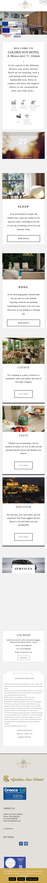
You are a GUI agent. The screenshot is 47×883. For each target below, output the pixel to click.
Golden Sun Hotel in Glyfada (12, 814)
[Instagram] (26, 844)
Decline (21, 879)
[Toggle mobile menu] (46, 4)
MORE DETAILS (23, 238)
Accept (12, 879)
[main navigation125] (12, 23)
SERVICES (23, 568)
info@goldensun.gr (25, 652)
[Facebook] (21, 844)
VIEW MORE (24, 394)
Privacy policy (32, 879)
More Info (23, 658)
